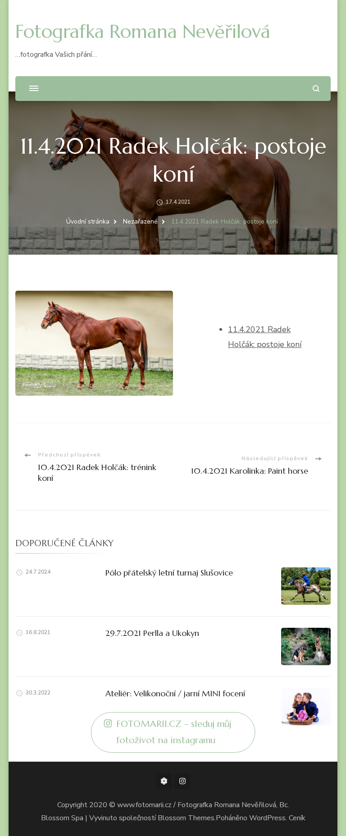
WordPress (267, 818)
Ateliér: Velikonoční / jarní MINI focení (175, 693)
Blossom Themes (186, 818)
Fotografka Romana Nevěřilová (142, 31)
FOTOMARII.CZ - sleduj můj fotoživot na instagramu (173, 732)
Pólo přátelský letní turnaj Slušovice (169, 572)
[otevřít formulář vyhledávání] (316, 88)
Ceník (297, 818)
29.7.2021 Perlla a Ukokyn (152, 633)
